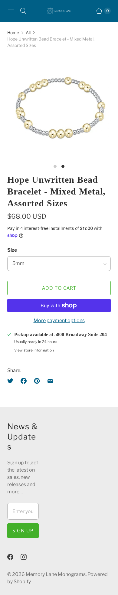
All (28, 32)
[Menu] (11, 11)
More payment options (59, 320)
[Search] (23, 11)
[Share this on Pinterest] (37, 380)
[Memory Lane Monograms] (59, 11)
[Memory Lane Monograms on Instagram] (27, 557)
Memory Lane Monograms (56, 574)
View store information (34, 350)
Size (12, 250)
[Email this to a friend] (50, 380)
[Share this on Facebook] (23, 380)
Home (13, 32)
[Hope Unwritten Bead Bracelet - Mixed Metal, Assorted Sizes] (59, 107)
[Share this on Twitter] (12, 380)
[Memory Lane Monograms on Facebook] (14, 557)
